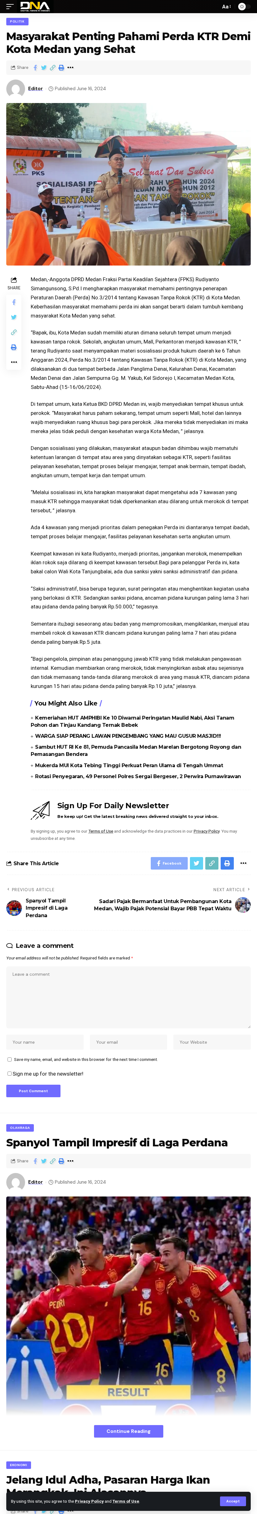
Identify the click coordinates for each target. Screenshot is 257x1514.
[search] (214, 6)
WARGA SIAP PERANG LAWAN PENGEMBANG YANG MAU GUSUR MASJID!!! (128, 736)
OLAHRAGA (20, 1128)
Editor (35, 88)
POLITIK (17, 21)
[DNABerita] (35, 6)
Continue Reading (129, 1431)
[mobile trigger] (11, 6)
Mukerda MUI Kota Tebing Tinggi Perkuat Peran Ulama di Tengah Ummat (129, 765)
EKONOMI (18, 1465)
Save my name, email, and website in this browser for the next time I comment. (86, 1059)
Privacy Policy (89, 1501)
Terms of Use (126, 1501)
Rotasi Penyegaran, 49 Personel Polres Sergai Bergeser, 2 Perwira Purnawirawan (138, 776)
